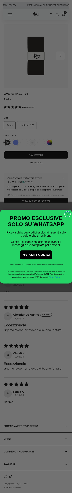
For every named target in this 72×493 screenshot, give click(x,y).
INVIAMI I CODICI (36, 254)
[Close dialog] (67, 214)
